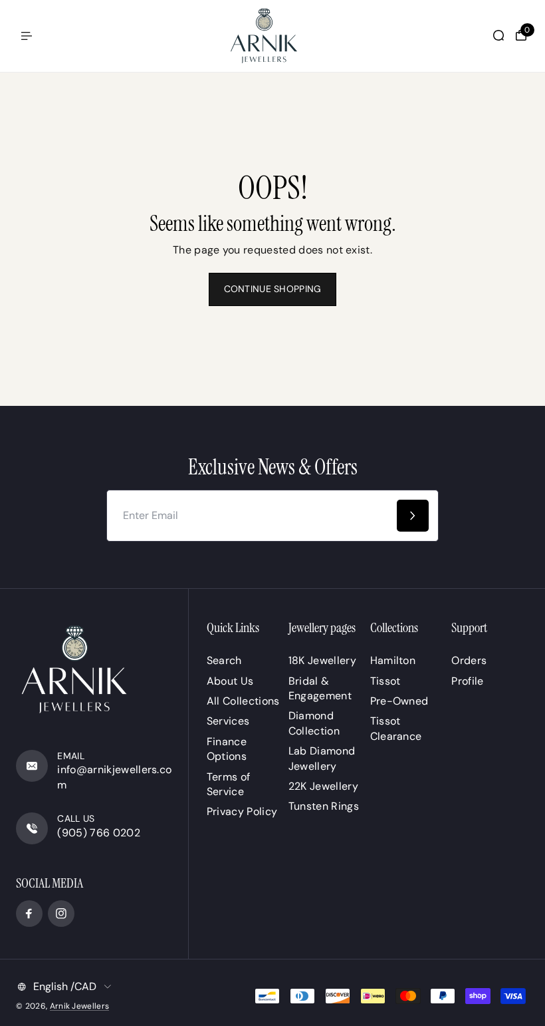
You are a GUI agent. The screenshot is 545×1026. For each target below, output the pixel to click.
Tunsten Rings (323, 806)
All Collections (243, 701)
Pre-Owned (399, 701)
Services (228, 721)
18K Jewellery (322, 660)
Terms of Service (229, 784)
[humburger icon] (26, 36)
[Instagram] (61, 913)
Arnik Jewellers (80, 1006)
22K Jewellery (323, 786)
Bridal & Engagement (320, 688)
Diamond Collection (314, 723)
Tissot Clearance (396, 728)
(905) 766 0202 (98, 833)
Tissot (385, 681)
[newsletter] (413, 516)
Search (224, 660)
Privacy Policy (242, 811)
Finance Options (227, 749)
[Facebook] (29, 913)
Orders (469, 660)
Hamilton (393, 660)
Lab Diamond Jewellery (322, 758)
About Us (230, 681)
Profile (467, 681)
